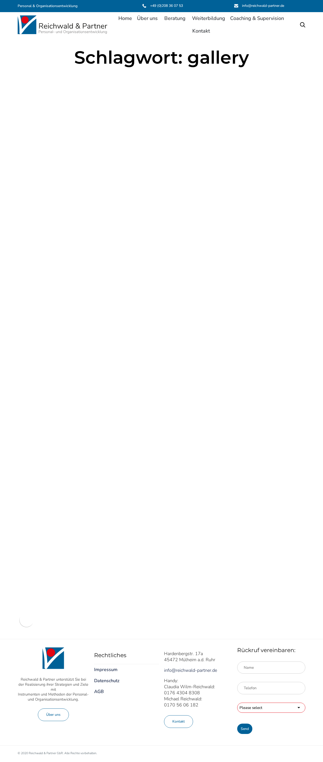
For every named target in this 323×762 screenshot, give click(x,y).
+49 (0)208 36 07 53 (166, 5)
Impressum (106, 669)
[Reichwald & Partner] (62, 24)
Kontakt (201, 31)
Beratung (174, 18)
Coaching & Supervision (257, 18)
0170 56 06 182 (181, 705)
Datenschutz (106, 681)
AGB (99, 691)
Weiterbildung (208, 18)
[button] (53, 714)
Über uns (147, 18)
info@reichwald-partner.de (263, 5)
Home (125, 18)
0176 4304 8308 (182, 693)
